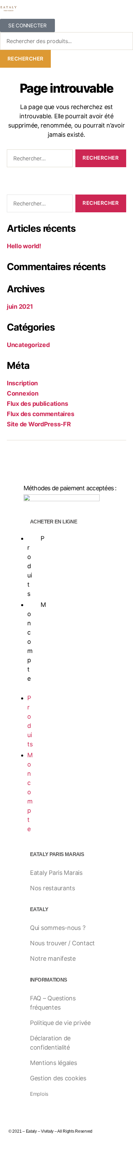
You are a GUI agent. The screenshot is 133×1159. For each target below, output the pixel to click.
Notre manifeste (53, 958)
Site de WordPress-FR (39, 424)
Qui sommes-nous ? (57, 927)
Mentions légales (53, 1062)
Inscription (22, 383)
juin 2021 (20, 306)
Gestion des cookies (58, 1078)
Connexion (23, 393)
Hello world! (24, 246)
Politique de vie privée (60, 1022)
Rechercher (26, 58)
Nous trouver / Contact (62, 943)
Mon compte (30, 791)
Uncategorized (28, 344)
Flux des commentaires (40, 413)
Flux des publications (37, 403)
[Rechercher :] (38, 159)
